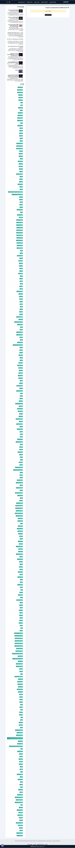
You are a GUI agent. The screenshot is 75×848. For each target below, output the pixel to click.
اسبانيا (21, 130)
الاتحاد (21, 141)
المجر (21, 306)
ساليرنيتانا (20, 549)
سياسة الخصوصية (40, 844)
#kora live (20, 97)
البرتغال (21, 181)
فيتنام (21, 618)
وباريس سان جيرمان (18, 797)
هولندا (21, 792)
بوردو (21, 436)
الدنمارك (20, 217)
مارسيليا (20, 722)
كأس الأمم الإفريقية (18, 641)
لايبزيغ (21, 702)
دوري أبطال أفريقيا (19, 505)
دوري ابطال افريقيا (19, 508)
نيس (21, 787)
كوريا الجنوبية (19, 689)
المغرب (21, 314)
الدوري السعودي (19, 240)
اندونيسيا (20, 363)
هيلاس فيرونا (20, 794)
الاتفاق (21, 151)
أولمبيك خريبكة (19, 385)
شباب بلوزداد (20, 577)
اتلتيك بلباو (20, 112)
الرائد (21, 250)
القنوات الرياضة (19, 291)
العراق (21, 281)
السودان (21, 266)
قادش (21, 625)
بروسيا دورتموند (19, 424)
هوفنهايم (20, 789)
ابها (21, 105)
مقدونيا (21, 754)
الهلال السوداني (19, 334)
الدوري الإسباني (19, 222)
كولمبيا (21, 694)
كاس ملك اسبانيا (19, 666)
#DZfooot (20, 95)
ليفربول (21, 714)
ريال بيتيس (20, 526)
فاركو (21, 602)
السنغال (21, 263)
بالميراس (20, 406)
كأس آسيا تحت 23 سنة (18, 633)
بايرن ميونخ (20, 411)
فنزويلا (21, 612)
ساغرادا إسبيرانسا (19, 546)
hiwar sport (20, 825)
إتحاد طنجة (20, 107)
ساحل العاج (20, 541)
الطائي (21, 278)
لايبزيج (21, 699)
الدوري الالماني (19, 227)
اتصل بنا (34, 844)
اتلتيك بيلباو (20, 115)
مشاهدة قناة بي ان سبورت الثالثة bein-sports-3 (13, 17)
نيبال (21, 782)
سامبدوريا (20, 551)
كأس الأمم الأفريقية (18, 638)
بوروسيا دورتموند (19, 442)
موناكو (21, 761)
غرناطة (21, 592)
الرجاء (21, 253)
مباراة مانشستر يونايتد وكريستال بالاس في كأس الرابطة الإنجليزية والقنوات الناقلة (15, 738)
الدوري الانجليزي (19, 232)
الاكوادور (20, 166)
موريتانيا (20, 759)
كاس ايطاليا (20, 656)
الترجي (21, 187)
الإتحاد (21, 138)
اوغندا (21, 380)
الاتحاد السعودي (19, 146)
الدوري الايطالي (19, 237)
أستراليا (21, 133)
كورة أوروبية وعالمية (18, 676)
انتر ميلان (20, 355)
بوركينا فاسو (20, 439)
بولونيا (21, 447)
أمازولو (21, 350)
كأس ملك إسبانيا (19, 663)
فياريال (21, 615)
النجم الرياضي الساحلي (18, 322)
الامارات (21, 169)
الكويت (21, 299)
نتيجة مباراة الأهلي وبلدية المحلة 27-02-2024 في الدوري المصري (12, 63)
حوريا (21, 498)
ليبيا (21, 709)
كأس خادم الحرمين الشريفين (17, 658)
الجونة (21, 207)
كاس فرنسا (20, 661)
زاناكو (21, 538)
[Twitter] (7, 2)
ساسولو (20, 544)
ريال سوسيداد (19, 528)
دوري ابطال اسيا (19, 503)
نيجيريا (21, 784)
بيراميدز (21, 454)
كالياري (21, 669)
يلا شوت (20, 807)
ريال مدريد (20, 533)
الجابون (21, 199)
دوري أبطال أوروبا (19, 510)
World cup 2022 (19, 835)
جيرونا (21, 490)
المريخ (21, 309)
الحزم (21, 212)
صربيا (21, 579)
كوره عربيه (20, 686)
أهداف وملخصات (21, 2)
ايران (21, 393)
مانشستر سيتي (19, 732)
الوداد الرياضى (20, 342)
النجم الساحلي (20, 324)
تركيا (21, 459)
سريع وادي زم (20, 559)
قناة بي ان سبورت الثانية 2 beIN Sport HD (15, 33)
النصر (21, 327)
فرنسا (21, 607)
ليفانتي (21, 712)
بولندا (21, 444)
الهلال (21, 329)
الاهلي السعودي (19, 174)
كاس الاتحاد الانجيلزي (18, 635)
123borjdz (20, 100)
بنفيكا (21, 431)
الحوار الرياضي (20, 215)
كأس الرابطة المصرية (18, 643)
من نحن (46, 844)
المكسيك (20, 319)
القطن (21, 288)
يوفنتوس (20, 812)
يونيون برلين (20, 815)
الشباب (21, 271)
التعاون (21, 197)
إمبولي (21, 352)
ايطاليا (21, 398)
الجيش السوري (19, 209)
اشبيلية (21, 135)
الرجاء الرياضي (20, 255)
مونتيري (20, 764)
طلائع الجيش (20, 584)
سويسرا (21, 567)
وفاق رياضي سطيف (18, 802)
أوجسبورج (20, 368)
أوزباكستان (20, 375)
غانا (21, 589)
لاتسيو (21, 697)
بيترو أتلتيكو (20, 452)
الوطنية (16, 70)
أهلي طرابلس (20, 365)
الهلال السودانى (19, 332)
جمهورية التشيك (19, 482)
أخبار (21, 123)
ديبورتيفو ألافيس (19, 516)
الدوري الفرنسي (19, 243)
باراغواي (20, 401)
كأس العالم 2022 (19, 648)
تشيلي (21, 464)
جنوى (21, 485)
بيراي (21, 457)
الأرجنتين (20, 153)
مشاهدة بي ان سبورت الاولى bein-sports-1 (15, 39)
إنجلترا (21, 357)
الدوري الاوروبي (19, 235)
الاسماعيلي (20, 161)
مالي (21, 727)
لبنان (21, 704)
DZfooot (20, 817)
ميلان (21, 766)
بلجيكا (21, 426)
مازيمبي (20, 725)
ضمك (21, 582)
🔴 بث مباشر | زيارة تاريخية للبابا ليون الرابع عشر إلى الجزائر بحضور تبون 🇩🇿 (13, 25)
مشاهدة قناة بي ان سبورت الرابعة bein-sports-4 (13, 10)
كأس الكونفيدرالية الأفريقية (17, 653)
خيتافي (21, 500)
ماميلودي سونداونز (19, 730)
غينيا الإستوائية (19, 600)
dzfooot (32, 846)
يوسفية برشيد (19, 810)
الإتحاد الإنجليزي (19, 143)
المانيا (21, 304)
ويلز (21, 805)
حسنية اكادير (20, 495)
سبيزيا (21, 556)
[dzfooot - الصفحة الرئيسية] (65, 2)
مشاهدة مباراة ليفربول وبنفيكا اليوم (16, 746)
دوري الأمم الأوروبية (18, 513)
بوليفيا (21, 449)
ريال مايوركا (20, 531)
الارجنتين (20, 156)
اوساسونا (20, 378)
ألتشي (21, 189)
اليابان (21, 347)
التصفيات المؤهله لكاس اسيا (17, 194)
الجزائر (21, 202)
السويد (21, 268)
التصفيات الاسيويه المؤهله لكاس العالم (15, 192)
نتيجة (21, 777)
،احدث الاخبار (20, 87)
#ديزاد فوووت (20, 90)
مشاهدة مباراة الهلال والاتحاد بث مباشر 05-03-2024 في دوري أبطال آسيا (12, 54)
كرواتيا (21, 671)
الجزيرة (21, 204)
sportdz (21, 828)
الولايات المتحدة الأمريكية (17, 345)
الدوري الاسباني (19, 225)
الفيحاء (21, 286)
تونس (21, 477)
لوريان (21, 707)
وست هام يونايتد (19, 800)
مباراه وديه (20, 741)
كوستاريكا (20, 692)
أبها (21, 102)
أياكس (21, 388)
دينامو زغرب (20, 518)
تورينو (21, 475)
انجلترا (21, 360)
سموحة (21, 561)
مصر (21, 749)
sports (21, 830)
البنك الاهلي (20, 184)
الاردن (21, 158)
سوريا (21, 564)
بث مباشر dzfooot (19, 419)
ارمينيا (21, 128)
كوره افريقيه (20, 681)
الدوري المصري (19, 245)
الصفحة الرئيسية (52, 2)
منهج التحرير (29, 844)
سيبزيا (21, 569)
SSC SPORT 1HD (19, 833)
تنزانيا (21, 472)
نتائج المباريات (19, 774)
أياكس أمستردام (19, 391)
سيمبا (21, 574)
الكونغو (21, 296)
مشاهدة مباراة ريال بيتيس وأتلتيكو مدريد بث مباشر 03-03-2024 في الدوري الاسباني (12, 76)
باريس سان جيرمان (19, 403)
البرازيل (21, 179)
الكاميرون (20, 294)
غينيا (21, 597)
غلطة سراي (20, 595)
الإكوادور (20, 164)
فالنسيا (21, 605)
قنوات (21, 630)
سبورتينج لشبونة (19, 554)
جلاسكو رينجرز (19, 480)
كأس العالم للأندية (19, 651)
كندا (21, 674)
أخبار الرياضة (20, 125)
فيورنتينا (20, 623)
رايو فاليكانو (20, 521)
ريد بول (21, 536)
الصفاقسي (20, 273)
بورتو (21, 434)
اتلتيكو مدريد (20, 118)
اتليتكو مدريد (20, 120)
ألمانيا (21, 301)
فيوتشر (21, 620)
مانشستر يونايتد (19, 735)
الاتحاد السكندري (19, 148)
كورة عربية (20, 679)
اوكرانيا (21, 383)
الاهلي (21, 171)
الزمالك (21, 258)
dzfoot (21, 820)
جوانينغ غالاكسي (19, 487)
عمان (21, 587)
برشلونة (20, 421)
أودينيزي (20, 370)
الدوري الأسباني (19, 220)
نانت (21, 771)
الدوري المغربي (19, 248)
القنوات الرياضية (44, 2)
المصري (21, 311)
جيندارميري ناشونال (19, 493)
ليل (21, 717)
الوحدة (21, 337)
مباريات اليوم (36, 2)
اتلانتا (21, 110)
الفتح (21, 283)
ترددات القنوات (29, 2)
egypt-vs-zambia (19, 822)
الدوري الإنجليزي (19, 230)
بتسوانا (21, 413)
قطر (21, 628)
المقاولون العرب (19, 317)
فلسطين (20, 610)
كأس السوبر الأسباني (18, 646)
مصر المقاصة (20, 751)
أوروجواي (20, 373)
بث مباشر (20, 416)
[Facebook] (9, 2)
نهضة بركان (20, 779)
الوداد (21, 340)
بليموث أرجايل (19, 429)
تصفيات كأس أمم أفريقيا (18, 470)
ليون (21, 720)
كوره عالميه (20, 684)
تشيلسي (20, 462)
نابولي (21, 769)
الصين (21, 276)
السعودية (20, 260)
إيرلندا (21, 396)
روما (21, 523)
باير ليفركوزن (20, 408)
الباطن (21, 176)
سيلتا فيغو (20, 572)
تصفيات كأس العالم (19, 467)
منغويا (21, 756)
